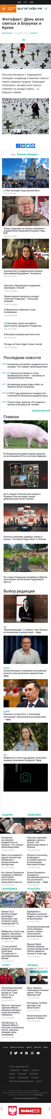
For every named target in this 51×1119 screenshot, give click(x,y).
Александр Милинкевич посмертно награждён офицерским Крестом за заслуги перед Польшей (25, 797)
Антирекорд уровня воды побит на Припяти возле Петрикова (25, 385)
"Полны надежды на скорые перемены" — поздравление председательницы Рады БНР (25, 230)
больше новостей (41, 410)
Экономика (10, 888)
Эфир (45, 1047)
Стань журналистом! (19, 1066)
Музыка (33, 965)
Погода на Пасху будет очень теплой (23, 344)
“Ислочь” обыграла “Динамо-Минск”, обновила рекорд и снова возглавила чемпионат (11, 1010)
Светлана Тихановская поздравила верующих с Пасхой (22, 286)
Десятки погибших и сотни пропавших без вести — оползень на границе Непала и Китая (26, 375)
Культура (34, 888)
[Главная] (29, 8)
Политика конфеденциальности (25, 1098)
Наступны (46, 113)
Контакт (35, 1077)
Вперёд (49, 1109)
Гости (5, 1047)
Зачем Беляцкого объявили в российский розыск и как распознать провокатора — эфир (25, 673)
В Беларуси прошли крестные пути (22, 334)
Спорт (6, 965)
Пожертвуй (14, 1070)
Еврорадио (7, 33)
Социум (33, 33)
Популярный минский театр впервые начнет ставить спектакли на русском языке (38, 931)
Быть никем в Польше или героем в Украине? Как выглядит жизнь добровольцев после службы (22, 496)
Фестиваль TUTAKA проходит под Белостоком (37, 1005)
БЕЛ (19, 2)
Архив (12, 1074)
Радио (25, 1070)
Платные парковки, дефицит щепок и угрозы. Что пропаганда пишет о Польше (25, 537)
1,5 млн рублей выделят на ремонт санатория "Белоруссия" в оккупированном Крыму (11, 952)
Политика (34, 814)
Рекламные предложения (21, 1081)
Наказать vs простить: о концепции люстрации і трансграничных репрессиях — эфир (25, 717)
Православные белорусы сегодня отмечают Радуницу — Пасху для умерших (21, 298)
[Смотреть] (24, 40)
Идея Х (29, 1047)
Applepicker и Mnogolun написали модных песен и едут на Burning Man (38, 915)
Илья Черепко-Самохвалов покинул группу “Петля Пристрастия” (38, 991)
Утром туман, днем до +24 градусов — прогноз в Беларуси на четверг (27, 403)
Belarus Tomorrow (17, 1047)
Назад (2, 1109)
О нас (38, 1081)
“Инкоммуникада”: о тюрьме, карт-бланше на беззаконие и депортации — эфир (26, 631)
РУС (25, 2)
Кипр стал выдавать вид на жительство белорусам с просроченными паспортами (11, 860)
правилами (38, 1095)
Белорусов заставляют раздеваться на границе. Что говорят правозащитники (27, 365)
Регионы (35, 1070)
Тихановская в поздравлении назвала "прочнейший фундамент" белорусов (23, 272)
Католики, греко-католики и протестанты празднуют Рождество (22, 324)
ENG (31, 2)
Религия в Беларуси (27, 154)
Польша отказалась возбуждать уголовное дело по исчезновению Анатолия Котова (37, 860)
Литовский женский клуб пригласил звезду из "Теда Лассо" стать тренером (11, 993)
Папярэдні (5, 113)
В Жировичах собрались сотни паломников (19, 310)
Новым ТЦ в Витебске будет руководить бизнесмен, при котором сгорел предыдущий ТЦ (9, 917)
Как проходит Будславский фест (23, 190)
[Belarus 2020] (30, 1111)
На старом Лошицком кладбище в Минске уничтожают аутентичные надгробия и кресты (25, 579)
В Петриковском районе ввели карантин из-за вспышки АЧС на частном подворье (25, 455)
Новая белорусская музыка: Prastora (37, 1016)
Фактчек (37, 1047)
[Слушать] (8, 668)
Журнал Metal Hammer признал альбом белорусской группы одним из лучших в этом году (37, 949)
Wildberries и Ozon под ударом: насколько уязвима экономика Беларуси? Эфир (25, 759)
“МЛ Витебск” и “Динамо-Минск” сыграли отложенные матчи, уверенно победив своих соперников (12, 1029)
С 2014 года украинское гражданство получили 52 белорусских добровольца (27, 394)
